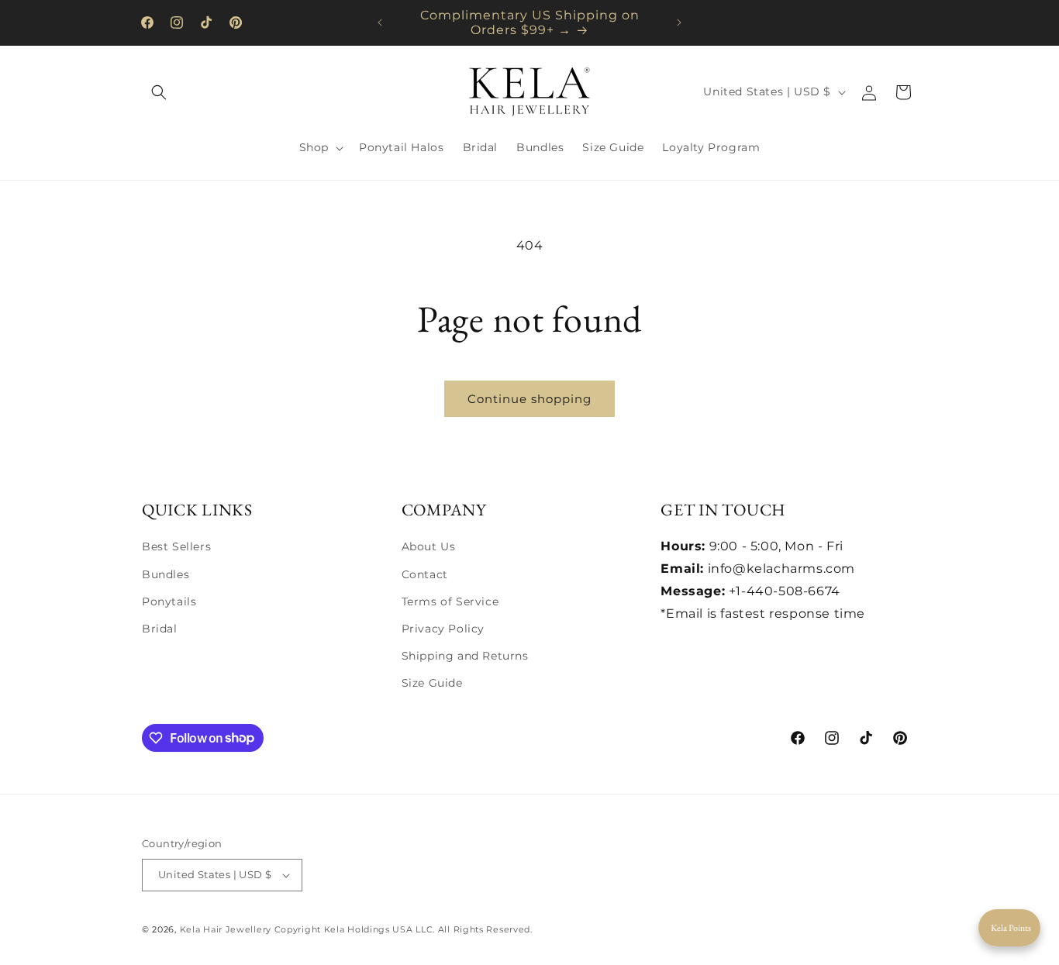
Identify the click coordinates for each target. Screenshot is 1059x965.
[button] (159, 92)
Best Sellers (176, 546)
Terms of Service (450, 601)
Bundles (165, 574)
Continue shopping (529, 398)
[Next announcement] (679, 22)
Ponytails (169, 601)
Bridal (160, 629)
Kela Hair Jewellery (225, 929)
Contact (425, 574)
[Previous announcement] (380, 22)
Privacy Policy (443, 629)
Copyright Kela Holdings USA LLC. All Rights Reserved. (403, 929)
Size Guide (432, 683)
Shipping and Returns (465, 656)
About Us (429, 546)
